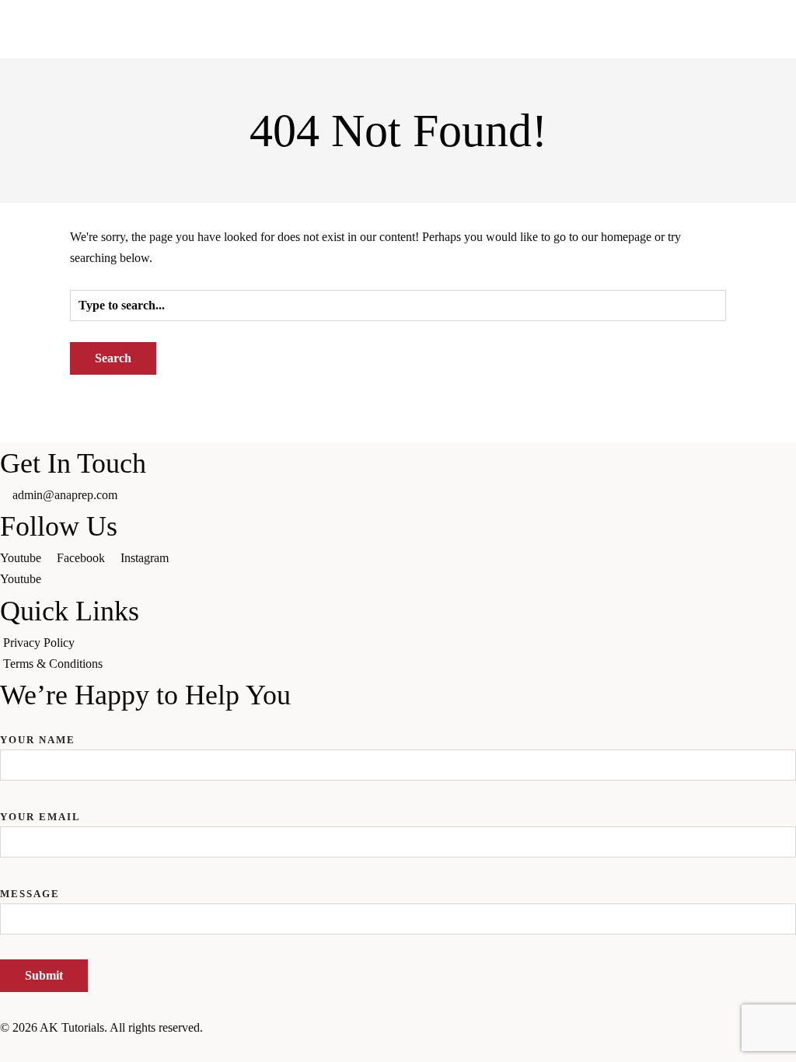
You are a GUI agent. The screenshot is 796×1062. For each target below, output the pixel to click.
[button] (398, 314)
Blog (195, 593)
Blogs (14, 230)
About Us (24, 166)
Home (15, 145)
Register (20, 293)
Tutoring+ (24, 208)
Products (21, 187)
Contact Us (27, 251)
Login (15, 272)
